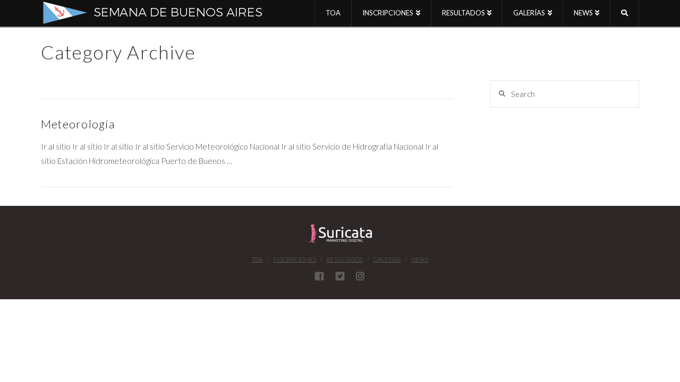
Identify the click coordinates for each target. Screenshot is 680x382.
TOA (256, 259)
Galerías (387, 259)
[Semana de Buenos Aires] (160, 12)
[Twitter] (340, 276)
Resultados (345, 259)
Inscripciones (294, 259)
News (419, 259)
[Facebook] (319, 276)
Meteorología (78, 124)
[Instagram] (360, 276)
